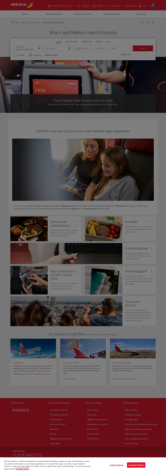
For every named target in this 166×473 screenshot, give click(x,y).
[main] (83, 465)
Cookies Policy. (22, 468)
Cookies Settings (117, 465)
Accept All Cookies (136, 465)
